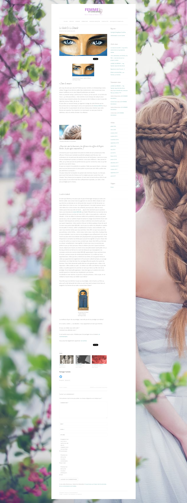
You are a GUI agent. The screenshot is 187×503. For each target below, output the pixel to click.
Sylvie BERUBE (77, 212)
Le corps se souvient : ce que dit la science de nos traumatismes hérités (119, 50)
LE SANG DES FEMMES (97, 364)
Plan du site (105, 21)
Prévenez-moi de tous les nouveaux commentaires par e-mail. (64, 459)
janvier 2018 (114, 159)
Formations (85, 21)
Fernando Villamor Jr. (76, 494)
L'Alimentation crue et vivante (118, 35)
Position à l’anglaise (63, 387)
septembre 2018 (115, 143)
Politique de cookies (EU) (116, 21)
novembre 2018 (115, 139)
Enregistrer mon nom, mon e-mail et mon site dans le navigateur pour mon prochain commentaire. (65, 445)
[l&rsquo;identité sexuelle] (83, 359)
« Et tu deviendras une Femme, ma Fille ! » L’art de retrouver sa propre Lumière (119, 58)
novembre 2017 (115, 166)
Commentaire (64, 402)
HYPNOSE (77, 21)
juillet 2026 (113, 126)
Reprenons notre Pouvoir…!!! (118, 69)
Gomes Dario (114, 101)
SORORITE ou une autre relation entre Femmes (98, 387)
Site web (62, 434)
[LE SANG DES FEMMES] (99, 359)
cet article (84, 341)
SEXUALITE (67, 380)
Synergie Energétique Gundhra (118, 32)
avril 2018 (113, 153)
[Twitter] (60, 375)
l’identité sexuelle (79, 364)
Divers (112, 187)
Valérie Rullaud (70, 31)
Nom (62, 424)
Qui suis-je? (61, 364)
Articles (71, 21)
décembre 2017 (114, 162)
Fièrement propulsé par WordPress (68, 492)
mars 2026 (113, 129)
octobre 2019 (114, 136)
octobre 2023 (114, 133)
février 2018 (114, 156)
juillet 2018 (113, 146)
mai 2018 (113, 149)
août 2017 (113, 176)
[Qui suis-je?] (66, 359)
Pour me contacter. (94, 21)
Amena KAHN (98, 106)
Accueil (66, 21)
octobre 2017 (114, 169)
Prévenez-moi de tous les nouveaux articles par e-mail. (64, 470)
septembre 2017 (115, 172)
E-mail (62, 429)
